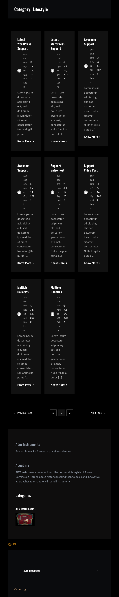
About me (22, 465)
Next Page (98, 412)
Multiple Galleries (23, 289)
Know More (24, 141)
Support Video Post (57, 167)
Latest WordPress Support (24, 44)
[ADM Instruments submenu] (36, 509)
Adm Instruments (27, 444)
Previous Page (23, 412)
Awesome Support (90, 41)
